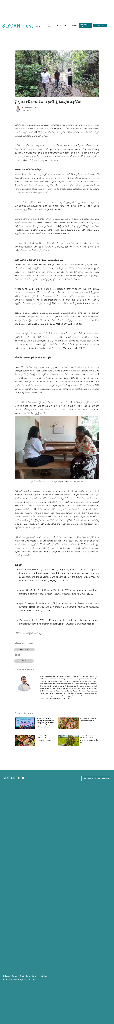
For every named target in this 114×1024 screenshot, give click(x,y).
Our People (37, 26)
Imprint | (16, 980)
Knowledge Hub (84, 26)
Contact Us (43, 976)
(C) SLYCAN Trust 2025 (27, 980)
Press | (28, 976)
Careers (74, 26)
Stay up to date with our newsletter (96, 778)
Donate (100, 26)
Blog (65, 26)
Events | (22, 976)
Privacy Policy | (7, 980)
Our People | (7, 976)
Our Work (48, 26)
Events (58, 26)
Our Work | (15, 976)
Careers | (35, 976)
